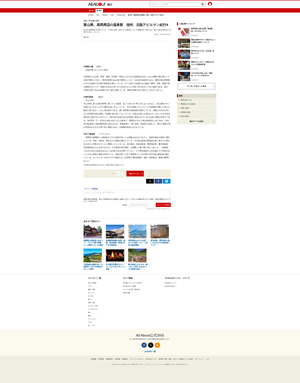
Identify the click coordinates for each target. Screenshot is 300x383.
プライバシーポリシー (137, 359)
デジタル (91, 296)
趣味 (89, 316)
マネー (90, 286)
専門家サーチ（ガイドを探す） (133, 283)
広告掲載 (117, 359)
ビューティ (91, 293)
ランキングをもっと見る (196, 86)
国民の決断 (126, 293)
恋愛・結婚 (91, 302)
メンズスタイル (93, 309)
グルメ (90, 322)
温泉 (112, 15)
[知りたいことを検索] (202, 4)
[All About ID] (210, 4)
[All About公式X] (150, 345)
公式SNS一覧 (150, 351)
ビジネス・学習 (93, 306)
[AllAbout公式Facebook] (144, 345)
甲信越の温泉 (121, 15)
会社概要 (93, 359)
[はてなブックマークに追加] (167, 181)
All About (91, 15)
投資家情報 (109, 359)
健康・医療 (91, 289)
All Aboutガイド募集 (129, 286)
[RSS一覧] (157, 345)
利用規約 (125, 359)
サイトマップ (199, 359)
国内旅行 (99, 10)
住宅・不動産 (92, 283)
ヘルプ (207, 359)
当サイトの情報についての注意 (183, 359)
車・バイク (91, 325)
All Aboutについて (151, 359)
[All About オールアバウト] (96, 5)
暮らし (90, 299)
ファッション (92, 319)
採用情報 (101, 359)
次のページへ (134, 174)
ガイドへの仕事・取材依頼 (131, 289)
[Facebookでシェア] (158, 181)
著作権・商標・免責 (165, 359)
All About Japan (170, 286)
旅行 (109, 4)
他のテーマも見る (197, 121)
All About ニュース (170, 283)
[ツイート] (150, 181)
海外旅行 (92, 10)
